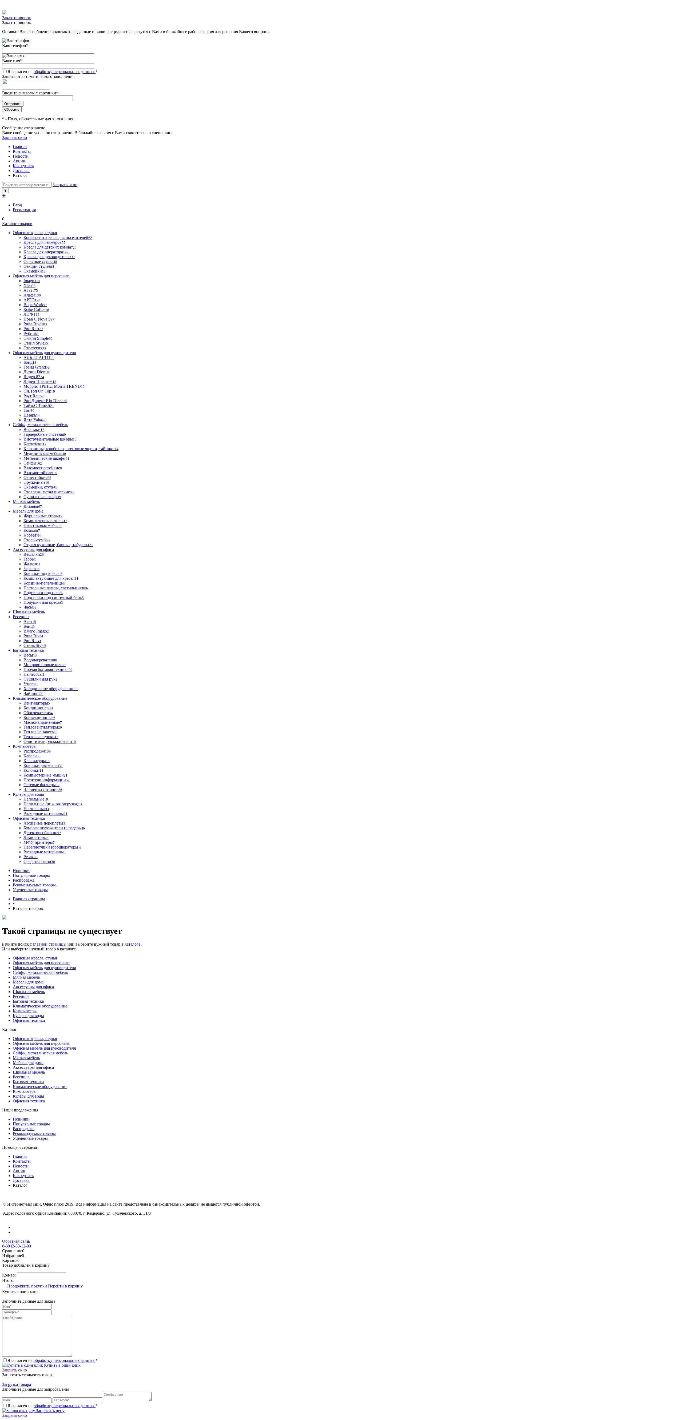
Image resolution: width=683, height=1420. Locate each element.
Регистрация (24, 209)
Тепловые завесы (40, 732)
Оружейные (36, 482)
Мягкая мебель (26, 977)
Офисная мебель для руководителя (44, 967)
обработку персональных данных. (65, 71)
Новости (21, 156)
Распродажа (23, 880)
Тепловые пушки (40, 736)
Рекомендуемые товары (34, 885)
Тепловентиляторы (42, 727)
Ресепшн (21, 996)
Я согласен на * (52, 1360)
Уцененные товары (30, 889)
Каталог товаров (17, 223)
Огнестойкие (37, 477)
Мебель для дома (28, 982)
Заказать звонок (16, 17)
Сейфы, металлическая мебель (40, 972)
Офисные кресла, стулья (35, 958)
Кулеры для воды (28, 1015)
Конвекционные (39, 717)
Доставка (21, 170)
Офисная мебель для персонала (41, 963)
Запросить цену (50, 1410)
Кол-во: (9, 1275)
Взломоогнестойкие (42, 468)
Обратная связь (16, 1241)
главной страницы (49, 944)
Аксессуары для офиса (33, 987)
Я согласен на (52, 71)
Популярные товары (31, 875)
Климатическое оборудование (40, 1006)
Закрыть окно (14, 137)
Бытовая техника (28, 1001)
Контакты (22, 151)
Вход (17, 205)
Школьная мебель (29, 991)
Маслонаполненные (42, 722)
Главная (20, 146)
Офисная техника (29, 1020)
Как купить (23, 165)
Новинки (21, 870)
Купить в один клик (62, 1365)
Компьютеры (25, 1011)
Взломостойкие (40, 472)
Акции (19, 161)
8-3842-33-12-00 (16, 1246)
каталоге (132, 944)
